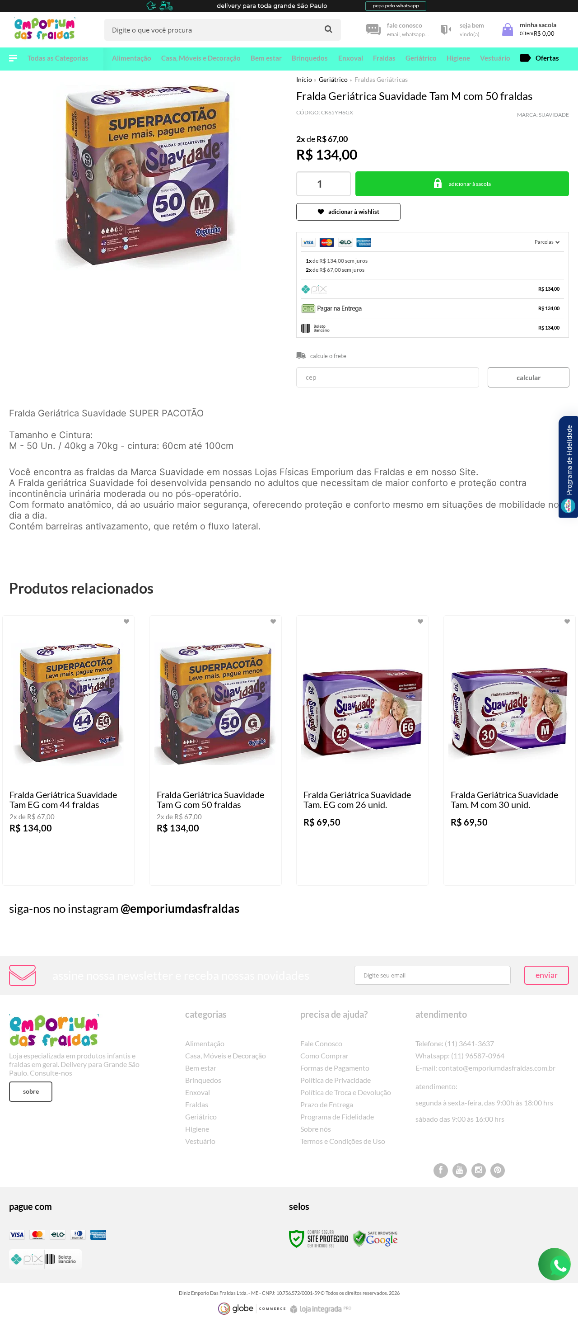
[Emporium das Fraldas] (47, 29)
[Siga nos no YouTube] (459, 1170)
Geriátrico (333, 79)
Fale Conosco (321, 1043)
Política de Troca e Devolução (345, 1092)
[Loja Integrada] (322, 1309)
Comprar (462, 183)
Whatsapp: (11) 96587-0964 (459, 1055)
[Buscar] (328, 29)
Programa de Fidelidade (337, 1116)
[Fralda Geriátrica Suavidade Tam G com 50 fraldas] (215, 750)
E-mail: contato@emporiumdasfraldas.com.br (485, 1067)
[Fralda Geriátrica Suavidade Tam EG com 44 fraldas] (68, 750)
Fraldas (196, 1104)
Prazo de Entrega (326, 1104)
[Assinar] (546, 975)
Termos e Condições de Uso (342, 1141)
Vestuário (200, 1141)
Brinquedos (203, 1080)
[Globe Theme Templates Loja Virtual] (252, 1309)
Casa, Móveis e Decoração (225, 1055)
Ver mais (86, 871)
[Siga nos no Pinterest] (497, 1170)
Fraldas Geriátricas (381, 79)
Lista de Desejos (35, 290)
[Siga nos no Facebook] (441, 1170)
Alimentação (204, 1043)
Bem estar (200, 1067)
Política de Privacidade (335, 1080)
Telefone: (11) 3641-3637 (454, 1043)
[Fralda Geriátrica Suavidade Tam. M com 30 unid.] (509, 750)
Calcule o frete (328, 355)
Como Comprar (324, 1055)
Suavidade (554, 114)
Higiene (197, 1128)
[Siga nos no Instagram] (478, 1170)
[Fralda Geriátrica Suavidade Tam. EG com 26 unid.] (362, 750)
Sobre (31, 1091)
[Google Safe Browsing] (375, 1238)
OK (528, 377)
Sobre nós (315, 1128)
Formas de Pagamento (334, 1067)
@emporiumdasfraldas (180, 908)
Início (304, 79)
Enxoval (197, 1092)
